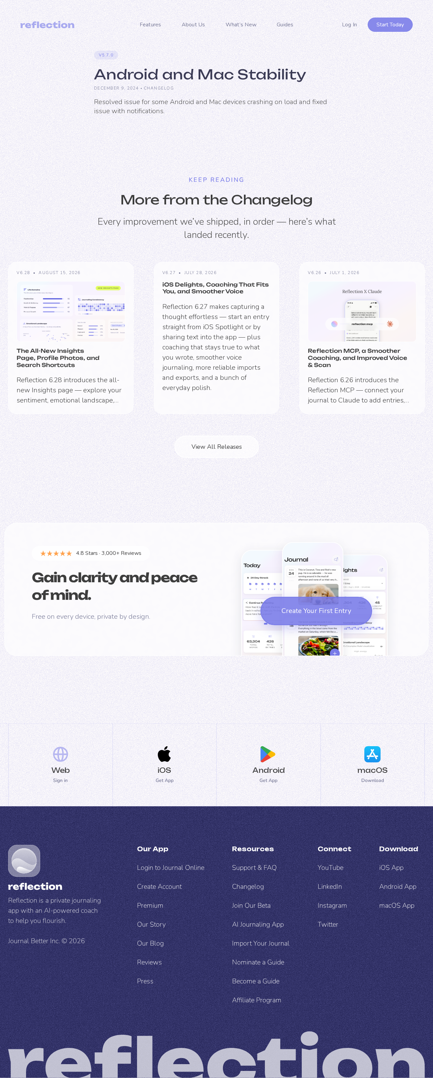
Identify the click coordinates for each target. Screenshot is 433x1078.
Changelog (159, 88)
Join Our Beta (251, 905)
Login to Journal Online (170, 867)
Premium (150, 905)
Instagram (332, 905)
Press (145, 981)
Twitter (328, 924)
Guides (285, 24)
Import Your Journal (261, 943)
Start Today (390, 24)
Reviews (149, 962)
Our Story (151, 924)
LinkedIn (330, 886)
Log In (349, 24)
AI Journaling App (258, 924)
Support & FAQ (254, 867)
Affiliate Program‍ (256, 1000)
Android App (397, 886)
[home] (47, 24)
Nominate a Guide (258, 962)
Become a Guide (255, 981)
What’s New (241, 24)
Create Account (159, 886)
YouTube (330, 867)
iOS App (391, 867)
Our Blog (150, 943)
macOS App (396, 905)
